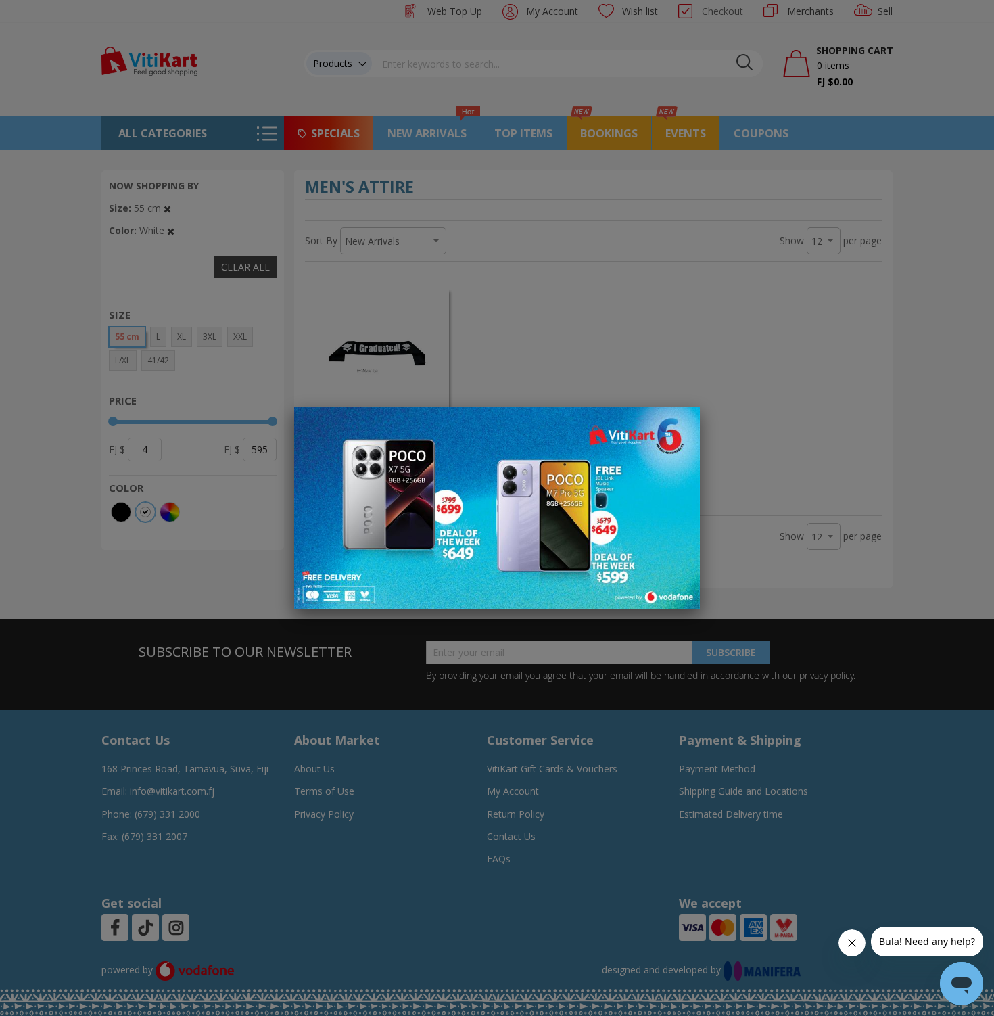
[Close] (681, 424)
